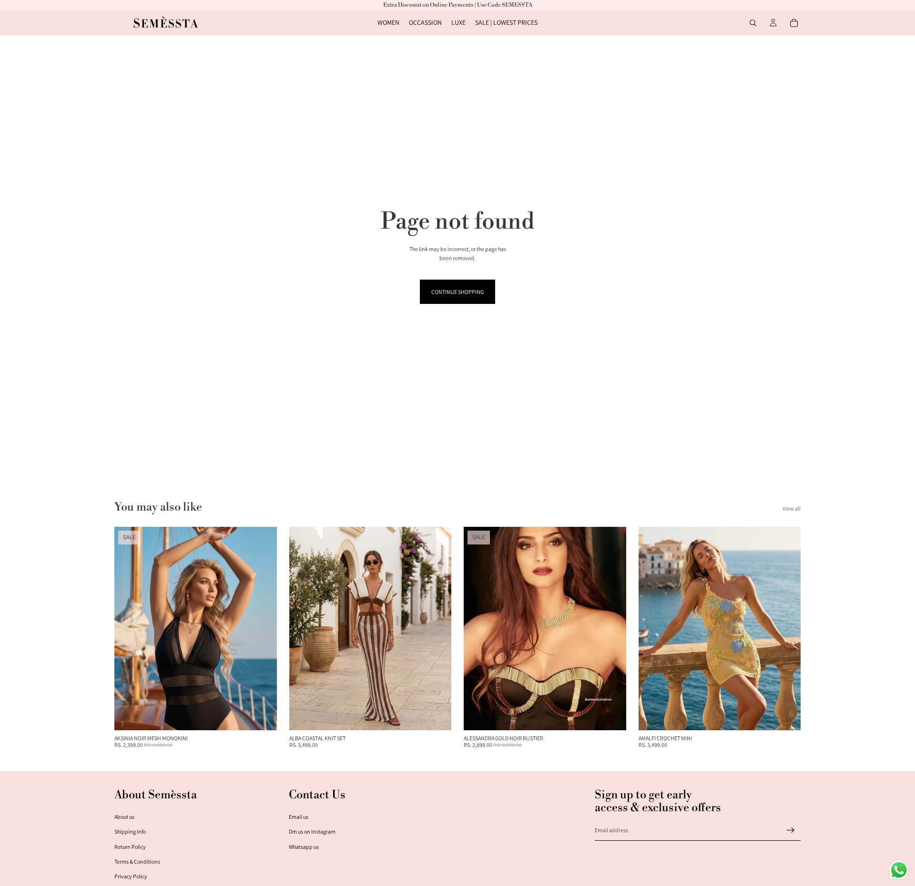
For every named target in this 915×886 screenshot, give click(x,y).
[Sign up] (791, 830)
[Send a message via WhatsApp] (899, 870)
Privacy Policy (130, 876)
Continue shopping (457, 291)
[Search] (752, 22)
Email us (298, 816)
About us (124, 816)
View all (792, 508)
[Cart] (793, 22)
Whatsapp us (304, 846)
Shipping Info (130, 831)
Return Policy (130, 846)
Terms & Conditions (137, 861)
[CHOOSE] (262, 715)
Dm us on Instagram (312, 831)
